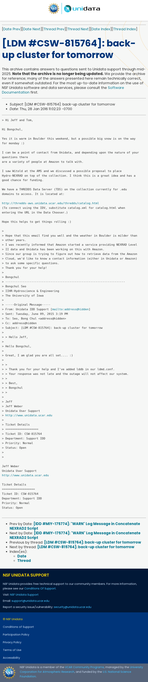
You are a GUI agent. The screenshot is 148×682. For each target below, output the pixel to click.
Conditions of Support (18, 627)
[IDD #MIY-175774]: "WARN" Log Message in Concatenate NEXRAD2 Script (75, 526)
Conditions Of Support (40, 588)
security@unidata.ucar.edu (72, 607)
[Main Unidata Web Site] (74, 8)
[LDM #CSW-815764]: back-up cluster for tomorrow (92, 542)
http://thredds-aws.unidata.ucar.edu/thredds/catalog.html (50, 203)
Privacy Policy (12, 642)
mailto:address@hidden (70, 309)
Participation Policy (16, 634)
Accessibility (11, 658)
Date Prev (11, 29)
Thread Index (124, 29)
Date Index (101, 29)
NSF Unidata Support (24, 595)
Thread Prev (53, 29)
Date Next (31, 29)
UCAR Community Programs (84, 667)
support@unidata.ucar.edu (30, 601)
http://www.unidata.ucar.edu (28, 415)
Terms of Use (12, 650)
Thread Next (78, 29)
